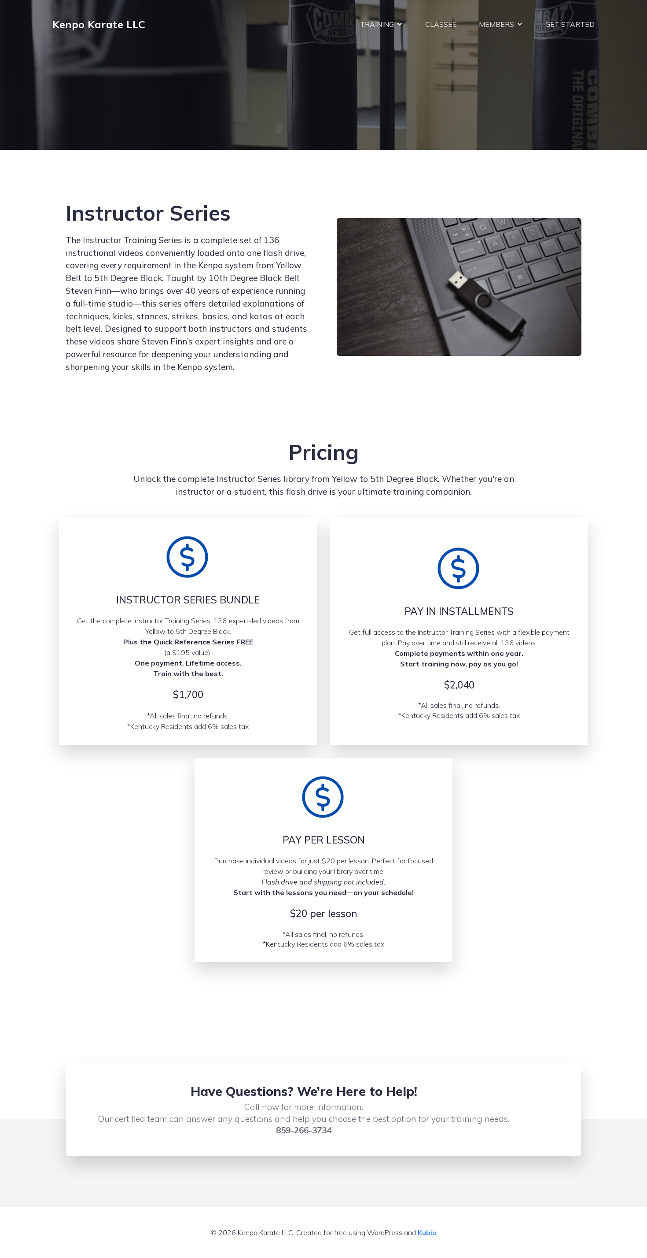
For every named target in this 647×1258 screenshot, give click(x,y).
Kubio (427, 1232)
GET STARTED (570, 24)
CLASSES (441, 24)
